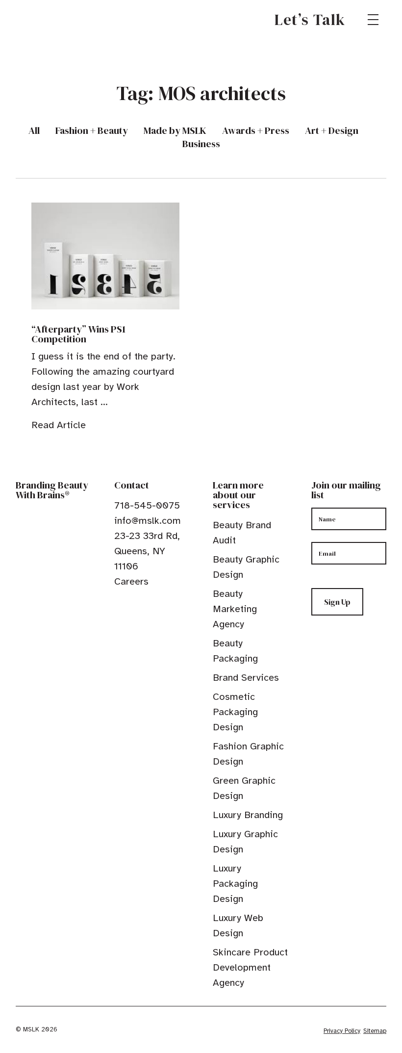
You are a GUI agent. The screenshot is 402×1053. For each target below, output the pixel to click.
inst (164, 603)
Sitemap (374, 1031)
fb (118, 603)
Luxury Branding (248, 815)
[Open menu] (373, 19)
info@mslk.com (147, 520)
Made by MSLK (175, 130)
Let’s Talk (310, 19)
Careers (131, 581)
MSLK (51, 19)
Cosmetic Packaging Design (235, 712)
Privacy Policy (342, 1031)
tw (133, 603)
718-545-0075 (147, 505)
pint (149, 603)
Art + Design (331, 130)
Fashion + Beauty (91, 130)
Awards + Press (255, 130)
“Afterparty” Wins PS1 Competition (78, 334)
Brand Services (246, 677)
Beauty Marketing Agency (235, 609)
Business (201, 144)
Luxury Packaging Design (235, 883)
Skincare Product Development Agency (250, 967)
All (34, 130)
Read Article (58, 425)
